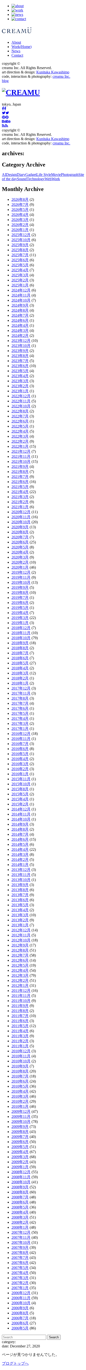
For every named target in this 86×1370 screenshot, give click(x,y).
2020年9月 (20, 527)
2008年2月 (20, 1222)
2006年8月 (20, 1313)
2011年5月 (20, 1026)
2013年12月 (21, 870)
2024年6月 (20, 320)
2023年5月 (20, 371)
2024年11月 (21, 295)
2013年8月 (20, 890)
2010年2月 (20, 1101)
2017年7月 (20, 703)
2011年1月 (20, 1046)
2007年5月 (20, 1268)
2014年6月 (20, 839)
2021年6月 (20, 482)
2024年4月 (20, 325)
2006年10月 (21, 1303)
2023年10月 (21, 346)
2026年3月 (20, 220)
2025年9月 (20, 245)
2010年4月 (20, 1091)
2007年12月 (21, 1232)
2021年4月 (20, 492)
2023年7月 (20, 361)
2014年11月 (21, 814)
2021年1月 (20, 507)
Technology (36, 179)
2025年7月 (20, 255)
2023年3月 (20, 381)
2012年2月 (20, 980)
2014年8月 (20, 829)
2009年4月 (20, 1152)
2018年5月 (20, 663)
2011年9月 (20, 1006)
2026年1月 (20, 230)
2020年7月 (20, 537)
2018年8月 (20, 648)
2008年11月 (21, 1177)
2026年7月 (20, 205)
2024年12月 (21, 290)
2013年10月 (21, 880)
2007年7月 (20, 1258)
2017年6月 (20, 708)
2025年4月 (20, 270)
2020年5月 (20, 547)
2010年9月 (20, 1066)
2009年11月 (21, 1116)
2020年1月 (20, 567)
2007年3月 (20, 1278)
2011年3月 (20, 1036)
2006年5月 (20, 1328)
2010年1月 (20, 1106)
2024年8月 (20, 310)
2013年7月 (20, 895)
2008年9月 (20, 1187)
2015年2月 (20, 804)
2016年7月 (20, 744)
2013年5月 (20, 905)
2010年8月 (20, 1071)
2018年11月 (21, 633)
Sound (22, 179)
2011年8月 (20, 1011)
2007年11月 (21, 1237)
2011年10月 (21, 1001)
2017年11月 (21, 693)
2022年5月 (20, 426)
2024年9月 (20, 305)
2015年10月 (21, 784)
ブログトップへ (15, 1363)
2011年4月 (20, 1031)
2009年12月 (21, 1111)
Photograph (69, 175)
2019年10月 (21, 582)
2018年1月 (20, 683)
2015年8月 (20, 789)
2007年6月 (20, 1263)
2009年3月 (20, 1157)
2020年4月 (20, 552)
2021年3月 (20, 497)
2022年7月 (20, 416)
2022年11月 (21, 401)
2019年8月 (20, 592)
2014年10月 (21, 819)
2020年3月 (20, 557)
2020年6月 (20, 542)
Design (11, 175)
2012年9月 (20, 945)
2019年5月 (20, 608)
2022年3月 (20, 436)
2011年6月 (20, 1021)
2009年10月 (21, 1122)
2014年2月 (20, 860)
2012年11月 (21, 935)
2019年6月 (20, 603)
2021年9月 (20, 467)
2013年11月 (21, 875)
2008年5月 (20, 1207)
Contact (17, 55)
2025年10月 (21, 240)
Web (48, 179)
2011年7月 (20, 1016)
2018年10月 (21, 638)
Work (21, 47)
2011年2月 (20, 1041)
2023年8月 (20, 356)
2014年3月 (20, 854)
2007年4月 (20, 1273)
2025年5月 (20, 265)
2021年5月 (20, 487)
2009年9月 (20, 1127)
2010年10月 (21, 1061)
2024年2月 (20, 336)
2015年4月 (20, 799)
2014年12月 (21, 809)
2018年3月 (20, 673)
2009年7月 (20, 1137)
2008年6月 (20, 1202)
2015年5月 (20, 794)
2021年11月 (21, 456)
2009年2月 (20, 1162)
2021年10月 (21, 461)
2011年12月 (21, 991)
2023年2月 (20, 386)
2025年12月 (21, 235)
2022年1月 (20, 446)
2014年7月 (20, 834)
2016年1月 (20, 774)
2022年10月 (21, 406)
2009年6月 (20, 1142)
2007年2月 (20, 1283)
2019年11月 (21, 577)
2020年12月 (21, 512)
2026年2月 (20, 225)
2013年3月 (20, 915)
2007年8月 (20, 1253)
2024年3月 (20, 330)
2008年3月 (20, 1217)
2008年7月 (20, 1197)
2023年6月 (20, 366)
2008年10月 (21, 1182)
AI (4, 175)
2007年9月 (20, 1247)
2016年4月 (20, 759)
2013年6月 (20, 900)
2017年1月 (20, 729)
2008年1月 (20, 1227)
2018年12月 (21, 628)
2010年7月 (20, 1076)
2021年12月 (21, 451)
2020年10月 (21, 522)
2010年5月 (20, 1086)
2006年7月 (20, 1318)
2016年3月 (20, 764)
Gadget (30, 175)
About (16, 42)
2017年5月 (20, 713)
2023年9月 (20, 351)
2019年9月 (20, 587)
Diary (21, 175)
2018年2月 (20, 678)
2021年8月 (20, 472)
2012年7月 (20, 955)
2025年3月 (20, 275)
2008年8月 (20, 1192)
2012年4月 (20, 970)
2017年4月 (20, 718)
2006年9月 (20, 1308)
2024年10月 (21, 300)
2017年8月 (20, 698)
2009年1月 (20, 1167)
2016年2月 (20, 769)
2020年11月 (21, 517)
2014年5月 (20, 844)
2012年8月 (20, 950)
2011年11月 (21, 996)
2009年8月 (20, 1132)
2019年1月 (20, 623)
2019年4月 (20, 613)
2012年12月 (21, 930)
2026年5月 (20, 210)
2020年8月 (20, 532)
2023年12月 (21, 341)
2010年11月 (21, 1056)
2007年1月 (20, 1288)
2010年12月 (21, 1051)
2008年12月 (21, 1172)
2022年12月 (21, 396)
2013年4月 (20, 910)
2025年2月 (20, 280)
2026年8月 (20, 199)
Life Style (43, 175)
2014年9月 (20, 824)
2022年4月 (20, 431)
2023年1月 (20, 391)
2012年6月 (20, 960)
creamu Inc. (61, 76)
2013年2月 (20, 920)
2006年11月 (21, 1298)
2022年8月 (20, 411)
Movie (56, 175)
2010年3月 (20, 1096)
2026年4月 (20, 215)
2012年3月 (20, 975)
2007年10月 (21, 1242)
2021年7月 (20, 477)
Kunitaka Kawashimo (52, 72)
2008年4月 (20, 1212)
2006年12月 (21, 1293)
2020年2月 (20, 562)
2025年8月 (20, 250)
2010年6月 (20, 1081)
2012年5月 (20, 965)
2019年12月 (21, 572)
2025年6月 (20, 260)
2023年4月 (20, 376)
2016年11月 (21, 739)
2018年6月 (20, 658)
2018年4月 (20, 668)
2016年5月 (20, 754)
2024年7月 (20, 315)
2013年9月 (20, 885)
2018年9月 (20, 643)
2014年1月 (20, 865)
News (15, 51)
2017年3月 (20, 723)
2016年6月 (20, 749)
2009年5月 (20, 1147)
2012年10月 (21, 940)
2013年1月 (20, 925)
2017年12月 (21, 688)
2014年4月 (20, 849)
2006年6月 (20, 1323)
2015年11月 (21, 779)
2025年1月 (20, 285)
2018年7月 (20, 653)
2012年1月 (20, 985)
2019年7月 (20, 598)
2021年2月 (20, 502)
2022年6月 (20, 421)
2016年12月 (21, 734)
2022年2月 (20, 441)
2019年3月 (20, 618)
